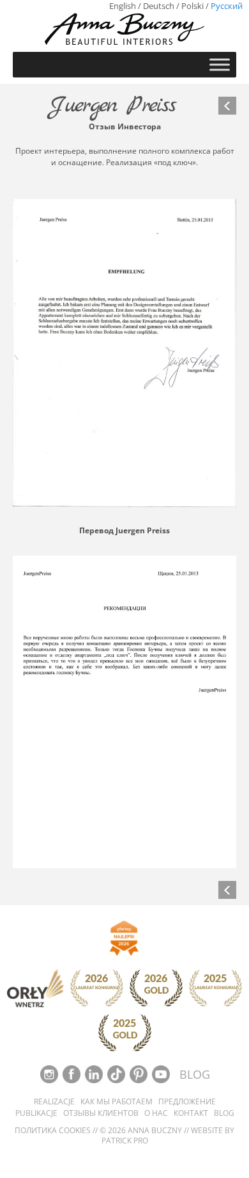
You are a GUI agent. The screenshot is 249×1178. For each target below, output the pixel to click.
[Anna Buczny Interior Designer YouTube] (162, 1073)
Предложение (187, 1102)
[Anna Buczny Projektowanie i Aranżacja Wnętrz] (124, 28)
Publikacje (36, 1113)
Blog (224, 1113)
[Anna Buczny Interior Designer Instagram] (50, 1073)
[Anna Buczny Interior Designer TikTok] (117, 1073)
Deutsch (158, 6)
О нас (156, 1113)
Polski (192, 6)
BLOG (194, 1074)
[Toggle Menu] (219, 64)
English (122, 6)
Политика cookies (53, 1130)
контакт (191, 1113)
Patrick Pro (125, 1140)
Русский (227, 6)
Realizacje (54, 1102)
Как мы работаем (116, 1102)
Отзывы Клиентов (101, 1113)
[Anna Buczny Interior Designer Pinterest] (139, 1073)
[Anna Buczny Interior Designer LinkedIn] (95, 1073)
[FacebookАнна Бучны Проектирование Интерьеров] (72, 1073)
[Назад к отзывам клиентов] (227, 106)
